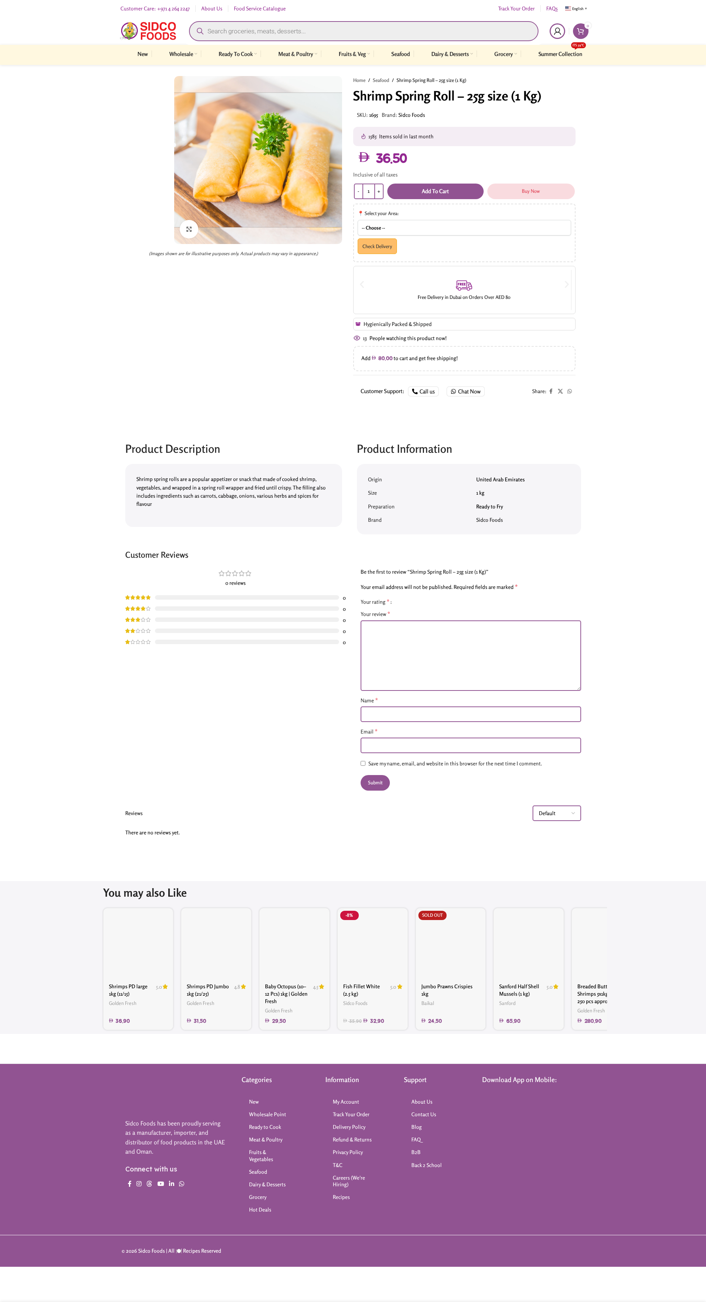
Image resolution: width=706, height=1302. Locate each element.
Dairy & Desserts (267, 1184)
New (254, 1101)
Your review (375, 613)
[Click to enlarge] (189, 229)
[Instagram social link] (139, 1184)
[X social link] (560, 391)
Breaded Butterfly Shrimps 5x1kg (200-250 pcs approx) (599, 993)
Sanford (507, 1003)
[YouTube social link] (160, 1184)
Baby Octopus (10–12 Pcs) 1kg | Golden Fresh (286, 993)
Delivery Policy (349, 1127)
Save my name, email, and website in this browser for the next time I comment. (455, 763)
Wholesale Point (267, 1114)
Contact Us (423, 1114)
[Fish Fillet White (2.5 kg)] (373, 943)
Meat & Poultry (265, 1139)
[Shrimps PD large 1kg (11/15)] (138, 943)
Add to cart (435, 191)
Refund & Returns (352, 1139)
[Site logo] (148, 30)
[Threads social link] (149, 1184)
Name (369, 700)
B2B (416, 1152)
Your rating (375, 601)
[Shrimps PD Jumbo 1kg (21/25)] (216, 943)
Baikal (427, 1003)
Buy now (531, 191)
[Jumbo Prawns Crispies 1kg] (451, 943)
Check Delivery (377, 246)
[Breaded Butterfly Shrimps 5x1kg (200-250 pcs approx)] (607, 943)
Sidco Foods (411, 115)
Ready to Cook (265, 1127)
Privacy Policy (348, 1152)
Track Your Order (351, 1114)
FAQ (416, 1139)
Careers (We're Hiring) (349, 1180)
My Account (346, 1101)
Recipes (341, 1197)
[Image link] (154, 1093)
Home (359, 80)
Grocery (257, 1197)
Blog (416, 1127)
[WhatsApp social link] (569, 391)
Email (369, 731)
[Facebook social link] (551, 391)
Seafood (381, 80)
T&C (337, 1165)
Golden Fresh (122, 1003)
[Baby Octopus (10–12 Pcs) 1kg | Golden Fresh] (294, 943)
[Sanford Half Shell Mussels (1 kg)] (529, 943)
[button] (362, 284)
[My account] (557, 31)
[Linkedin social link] (171, 1184)
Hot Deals (260, 1209)
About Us (421, 1101)
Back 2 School (426, 1165)
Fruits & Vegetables (261, 1155)
